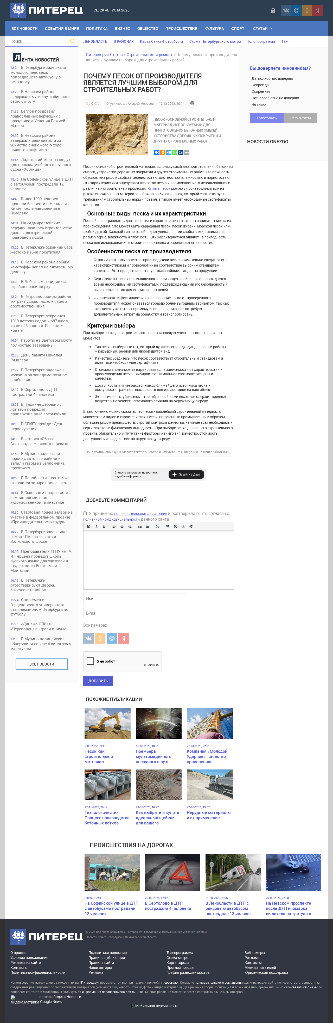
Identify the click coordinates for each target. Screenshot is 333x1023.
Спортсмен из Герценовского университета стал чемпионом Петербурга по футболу (39, 607)
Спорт (237, 28)
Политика (97, 28)
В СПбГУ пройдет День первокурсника (36, 426)
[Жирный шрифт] (88, 526)
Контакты (19, 967)
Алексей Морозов (141, 103)
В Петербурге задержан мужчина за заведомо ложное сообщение (38, 374)
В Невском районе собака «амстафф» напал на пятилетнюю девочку (41, 266)
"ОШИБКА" (220, 452)
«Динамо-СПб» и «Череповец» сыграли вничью (38, 626)
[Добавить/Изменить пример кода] (176, 526)
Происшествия (181, 28)
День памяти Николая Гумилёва (36, 357)
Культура (214, 28)
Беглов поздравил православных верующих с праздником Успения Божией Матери (37, 118)
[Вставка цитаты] (168, 526)
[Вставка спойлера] (183, 526)
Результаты (300, 117)
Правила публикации (106, 957)
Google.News (51, 1001)
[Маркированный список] (140, 526)
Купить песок (159, 188)
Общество (147, 28)
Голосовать (267, 117)
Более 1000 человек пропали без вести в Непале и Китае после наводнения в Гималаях (38, 205)
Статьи (260, 28)
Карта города (177, 962)
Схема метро (177, 957)
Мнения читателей (260, 967)
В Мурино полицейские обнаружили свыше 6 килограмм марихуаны (41, 643)
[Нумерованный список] (148, 526)
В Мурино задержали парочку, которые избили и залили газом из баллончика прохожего (37, 460)
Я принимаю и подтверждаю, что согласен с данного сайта (156, 516)
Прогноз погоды (180, 967)
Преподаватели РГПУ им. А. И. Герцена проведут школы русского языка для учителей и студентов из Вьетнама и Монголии (41, 561)
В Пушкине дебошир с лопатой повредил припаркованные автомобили (38, 409)
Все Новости (24, 28)
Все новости (41, 664)
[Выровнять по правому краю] (130, 526)
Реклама (96, 972)
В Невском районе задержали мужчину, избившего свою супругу (40, 96)
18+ (284, 41)
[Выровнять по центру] (122, 526)
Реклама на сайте (25, 962)
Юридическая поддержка (266, 972)
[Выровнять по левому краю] (114, 526)
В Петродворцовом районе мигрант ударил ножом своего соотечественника (40, 301)
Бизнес (122, 28)
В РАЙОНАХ (124, 41)
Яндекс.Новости (67, 996)
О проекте (18, 952)
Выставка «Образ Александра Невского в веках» (39, 441)
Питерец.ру (96, 54)
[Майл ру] (296, 10)
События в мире (62, 28)
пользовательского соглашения (219, 982)
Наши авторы (100, 967)
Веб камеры (255, 952)
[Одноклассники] (307, 10)
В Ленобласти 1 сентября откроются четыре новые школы (41, 480)
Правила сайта (101, 962)
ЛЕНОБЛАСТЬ (95, 41)
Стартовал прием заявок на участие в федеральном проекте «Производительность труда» (41, 516)
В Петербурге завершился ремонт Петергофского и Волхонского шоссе (39, 536)
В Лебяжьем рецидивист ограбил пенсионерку (38, 284)
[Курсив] (96, 526)
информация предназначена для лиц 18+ (113, 992)
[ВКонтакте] (286, 10)
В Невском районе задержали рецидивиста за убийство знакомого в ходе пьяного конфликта (35, 142)
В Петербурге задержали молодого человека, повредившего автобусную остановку (38, 74)
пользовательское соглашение (140, 513)
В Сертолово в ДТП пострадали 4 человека (33, 392)
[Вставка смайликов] (158, 526)
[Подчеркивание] (104, 526)
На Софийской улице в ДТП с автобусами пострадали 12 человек (41, 183)
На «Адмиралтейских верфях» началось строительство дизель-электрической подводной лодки (41, 230)
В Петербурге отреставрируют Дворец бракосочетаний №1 (32, 584)
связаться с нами (304, 987)
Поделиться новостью (107, 952)
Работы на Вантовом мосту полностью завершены (41, 342)
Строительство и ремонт (149, 54)
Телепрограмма (261, 41)
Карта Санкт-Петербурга (161, 41)
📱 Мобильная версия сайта (154, 1005)
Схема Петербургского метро (215, 41)
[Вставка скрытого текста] (191, 526)
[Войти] (273, 10)
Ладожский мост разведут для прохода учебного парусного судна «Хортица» (40, 164)
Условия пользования (29, 957)
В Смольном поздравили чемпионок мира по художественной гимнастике (39, 497)
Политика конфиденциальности (37, 972)
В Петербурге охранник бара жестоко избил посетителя (41, 249)
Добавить (98, 680)
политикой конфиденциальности (111, 519)
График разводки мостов (188, 972)
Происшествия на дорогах (131, 845)
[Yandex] (317, 10)
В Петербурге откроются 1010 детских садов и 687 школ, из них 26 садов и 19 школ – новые (39, 323)
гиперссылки (168, 982)
